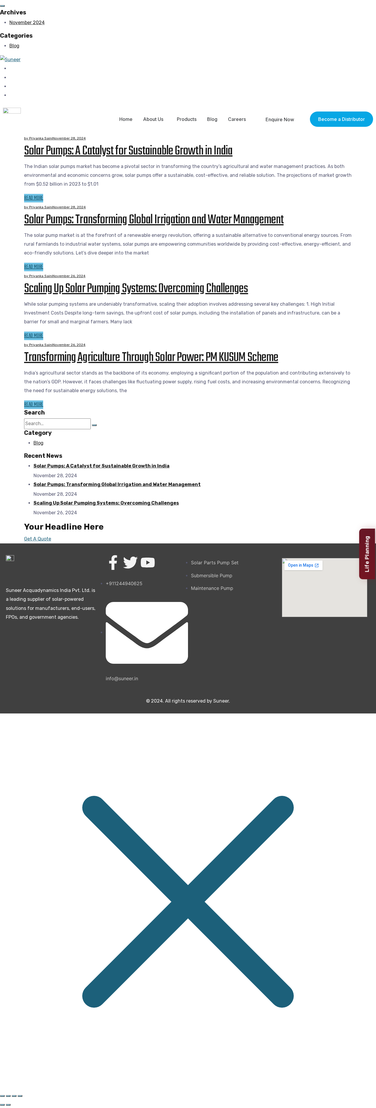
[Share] (8, 1096)
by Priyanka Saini (38, 138)
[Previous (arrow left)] (2, 1105)
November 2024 (27, 22)
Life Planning (367, 554)
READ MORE (33, 198)
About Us (153, 119)
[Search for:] (57, 423)
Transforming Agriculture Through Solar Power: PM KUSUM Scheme (151, 357)
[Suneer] (10, 59)
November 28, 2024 (69, 138)
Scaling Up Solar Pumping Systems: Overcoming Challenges (136, 289)
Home (125, 119)
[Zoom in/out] (20, 1096)
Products (187, 119)
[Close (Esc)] (2, 1096)
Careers (237, 119)
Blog (14, 46)
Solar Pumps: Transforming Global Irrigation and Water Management (153, 220)
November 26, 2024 (69, 276)
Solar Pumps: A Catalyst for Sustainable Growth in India (128, 151)
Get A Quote (37, 539)
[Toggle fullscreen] (14, 1096)
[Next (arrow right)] (8, 1105)
